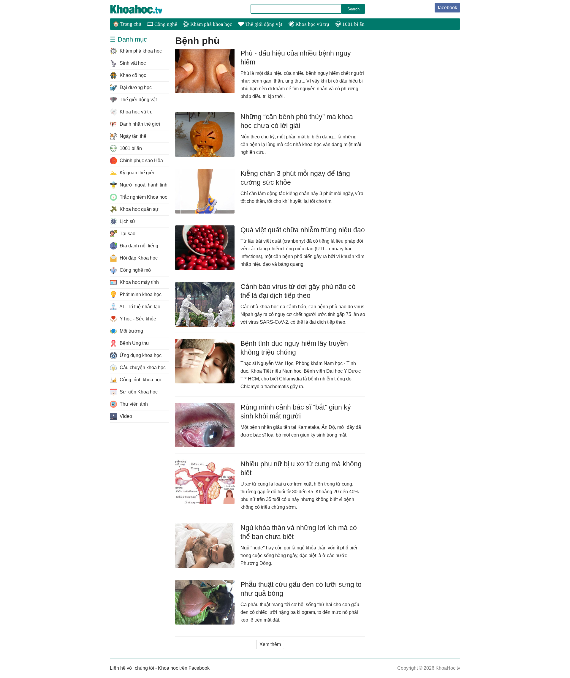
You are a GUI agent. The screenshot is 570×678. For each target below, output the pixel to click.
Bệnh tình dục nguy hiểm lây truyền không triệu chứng (294, 347)
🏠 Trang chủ (127, 24)
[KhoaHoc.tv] (142, 9)
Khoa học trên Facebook (184, 668)
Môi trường (130, 331)
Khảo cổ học (132, 75)
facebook (447, 7)
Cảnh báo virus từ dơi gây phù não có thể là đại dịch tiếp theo (298, 291)
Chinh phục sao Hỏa (140, 160)
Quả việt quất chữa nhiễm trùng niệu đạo (302, 230)
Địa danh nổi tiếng (138, 245)
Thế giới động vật (263, 24)
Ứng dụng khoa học (140, 355)
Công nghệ (165, 24)
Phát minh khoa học (140, 294)
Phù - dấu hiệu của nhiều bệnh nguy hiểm (295, 57)
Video (125, 416)
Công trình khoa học (140, 379)
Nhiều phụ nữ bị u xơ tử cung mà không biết (301, 468)
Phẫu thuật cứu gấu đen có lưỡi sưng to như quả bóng (301, 589)
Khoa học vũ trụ (311, 24)
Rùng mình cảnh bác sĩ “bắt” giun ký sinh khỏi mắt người (295, 411)
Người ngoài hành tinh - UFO (143, 184)
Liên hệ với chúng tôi (132, 668)
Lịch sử (126, 221)
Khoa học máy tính (138, 282)
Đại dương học (135, 87)
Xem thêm (270, 644)
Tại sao (126, 233)
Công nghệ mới (135, 270)
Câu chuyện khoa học (142, 367)
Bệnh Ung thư (133, 343)
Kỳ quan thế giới (136, 172)
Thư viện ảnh (133, 404)
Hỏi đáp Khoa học (138, 257)
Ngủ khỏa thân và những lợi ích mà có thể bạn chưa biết (298, 532)
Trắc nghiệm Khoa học (142, 197)
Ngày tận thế (132, 136)
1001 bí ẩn (353, 24)
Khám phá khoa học (210, 24)
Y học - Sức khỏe (137, 318)
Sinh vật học (132, 63)
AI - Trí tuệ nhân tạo (139, 306)
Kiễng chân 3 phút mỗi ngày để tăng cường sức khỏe (295, 178)
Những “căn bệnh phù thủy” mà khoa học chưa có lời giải (296, 121)
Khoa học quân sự (138, 209)
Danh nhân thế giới (139, 124)
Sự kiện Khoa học (138, 391)
